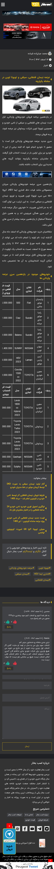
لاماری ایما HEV (41, 574)
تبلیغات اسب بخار (15, 814)
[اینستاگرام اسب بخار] (46, 828)
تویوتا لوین (44, 568)
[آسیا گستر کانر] (27, 35)
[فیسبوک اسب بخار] (24, 828)
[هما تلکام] (27, 27)
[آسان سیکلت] (27, 865)
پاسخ (9, 626)
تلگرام (38, 551)
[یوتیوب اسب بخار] (32, 828)
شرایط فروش (43, 820)
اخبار (46, 65)
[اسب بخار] (42, 4)
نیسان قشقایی (42, 580)
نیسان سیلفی (21, 574)
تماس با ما (29, 814)
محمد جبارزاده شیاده (38, 53)
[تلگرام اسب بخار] (27, 174)
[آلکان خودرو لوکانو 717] (27, 13)
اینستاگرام (27, 551)
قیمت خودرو (30, 820)
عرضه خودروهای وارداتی (21, 568)
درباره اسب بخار (42, 814)
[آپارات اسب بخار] (17, 828)
